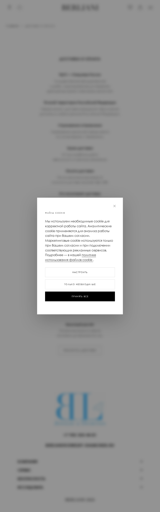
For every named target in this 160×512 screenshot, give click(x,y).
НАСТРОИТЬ (80, 272)
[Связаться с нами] (20, 8)
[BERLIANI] (80, 8)
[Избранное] (130, 8)
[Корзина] (140, 8)
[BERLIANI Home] (80, 411)
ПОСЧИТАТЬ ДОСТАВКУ (80, 350)
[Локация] (9, 8)
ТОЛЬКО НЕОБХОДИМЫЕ (80, 284)
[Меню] (150, 8)
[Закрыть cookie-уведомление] (114, 206)
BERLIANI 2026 (80, 500)
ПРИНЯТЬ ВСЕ (80, 296)
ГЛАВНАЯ (12, 26)
